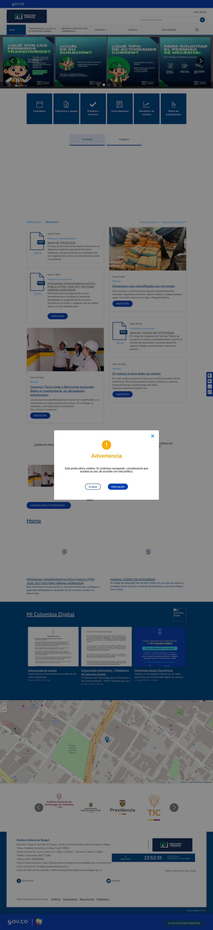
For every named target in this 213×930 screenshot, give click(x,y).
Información (117, 486)
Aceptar (93, 486)
